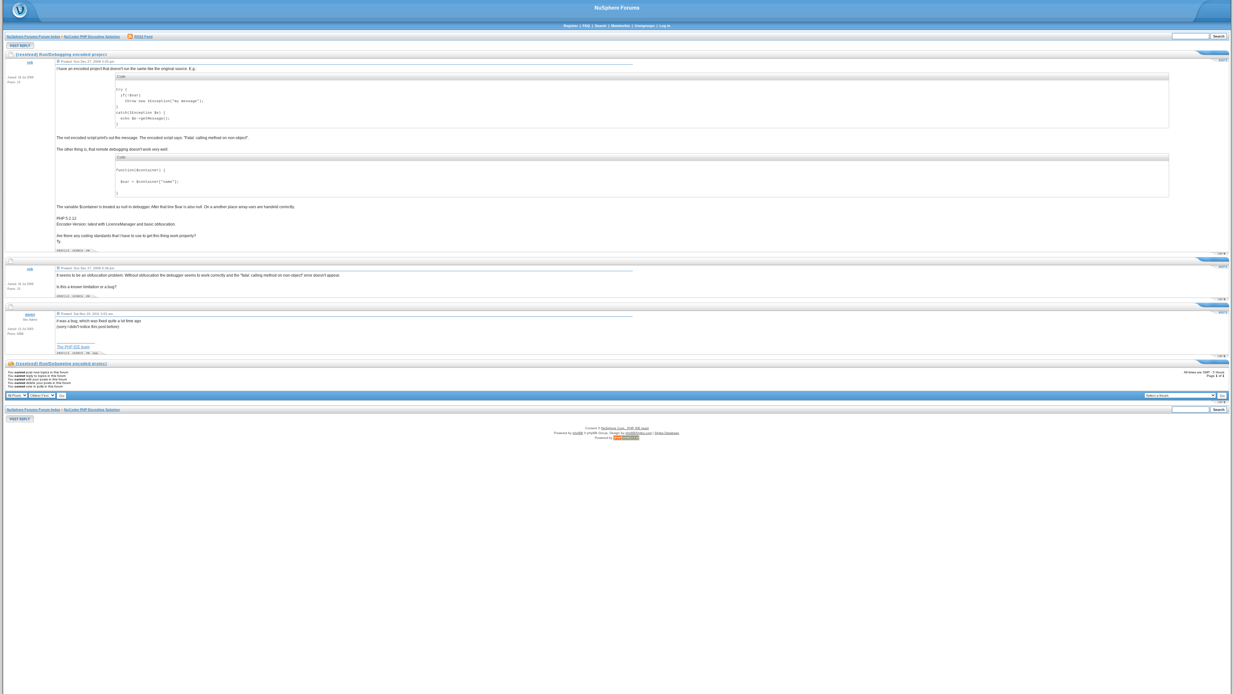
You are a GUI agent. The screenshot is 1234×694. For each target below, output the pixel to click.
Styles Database (667, 433)
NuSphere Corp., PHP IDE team (625, 428)
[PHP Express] (626, 438)
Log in (664, 26)
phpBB (578, 433)
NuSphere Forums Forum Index (33, 37)
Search (600, 26)
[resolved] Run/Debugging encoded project (61, 363)
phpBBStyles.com (638, 433)
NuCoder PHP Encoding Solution (92, 37)
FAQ (586, 26)
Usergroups (645, 26)
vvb (30, 62)
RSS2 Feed (143, 37)
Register (571, 26)
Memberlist (620, 26)
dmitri (30, 314)
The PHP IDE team (73, 347)
